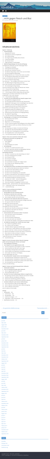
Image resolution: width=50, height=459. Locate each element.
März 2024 (3, 332)
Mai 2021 (3, 369)
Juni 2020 (3, 383)
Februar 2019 (4, 401)
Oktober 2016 (4, 431)
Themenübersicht (43, 308)
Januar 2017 (4, 427)
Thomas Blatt (15, 20)
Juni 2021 (3, 367)
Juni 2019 (3, 397)
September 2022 (4, 347)
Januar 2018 (4, 411)
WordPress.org (4, 447)
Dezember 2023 (4, 334)
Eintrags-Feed (4, 443)
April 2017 (3, 421)
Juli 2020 (3, 381)
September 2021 (4, 361)
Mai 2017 (3, 419)
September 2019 (4, 391)
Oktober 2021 (4, 359)
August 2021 (4, 363)
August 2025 (4, 324)
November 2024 (4, 328)
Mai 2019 (3, 399)
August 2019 (4, 393)
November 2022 (4, 345)
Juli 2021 (3, 365)
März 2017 (3, 423)
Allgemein (5, 16)
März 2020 (3, 385)
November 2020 (4, 375)
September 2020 (4, 377)
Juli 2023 (3, 339)
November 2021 (4, 357)
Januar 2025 (4, 326)
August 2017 (4, 413)
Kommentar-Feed (5, 445)
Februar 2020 (4, 387)
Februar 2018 (4, 409)
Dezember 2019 (4, 389)
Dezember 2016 (4, 429)
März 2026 (3, 322)
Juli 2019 (3, 395)
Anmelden (3, 441)
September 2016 (4, 433)
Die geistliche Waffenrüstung (10, 308)
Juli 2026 (3, 320)
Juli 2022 (3, 349)
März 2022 (3, 353)
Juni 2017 (3, 417)
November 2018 (4, 403)
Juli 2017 (3, 415)
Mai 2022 (3, 351)
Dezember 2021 (4, 355)
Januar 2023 (4, 341)
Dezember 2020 (4, 373)
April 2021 (3, 371)
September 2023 (4, 336)
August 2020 (4, 379)
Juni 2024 (3, 330)
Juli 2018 (3, 407)
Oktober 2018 (4, 405)
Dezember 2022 (4, 343)
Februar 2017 (4, 425)
